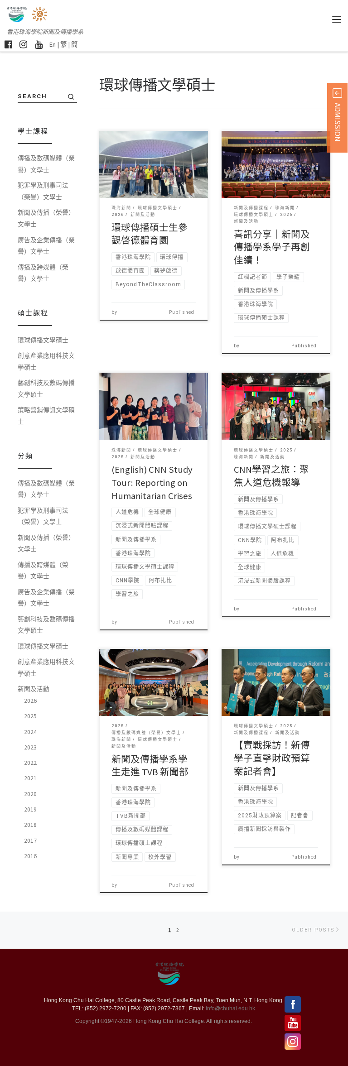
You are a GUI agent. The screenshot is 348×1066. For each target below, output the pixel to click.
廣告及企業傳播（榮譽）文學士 (46, 246)
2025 (30, 716)
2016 (30, 856)
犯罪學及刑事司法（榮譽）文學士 (43, 191)
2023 (30, 747)
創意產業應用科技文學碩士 (46, 361)
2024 (30, 732)
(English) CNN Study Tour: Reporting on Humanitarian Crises (152, 483)
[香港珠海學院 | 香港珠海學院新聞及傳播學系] (41, 13)
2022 (30, 763)
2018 (30, 825)
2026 (30, 700)
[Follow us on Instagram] (23, 44)
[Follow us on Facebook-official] (8, 44)
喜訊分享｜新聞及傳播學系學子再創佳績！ (272, 248)
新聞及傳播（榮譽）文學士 (46, 218)
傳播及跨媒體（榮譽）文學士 (43, 273)
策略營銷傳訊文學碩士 (46, 416)
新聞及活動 (33, 689)
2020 (30, 794)
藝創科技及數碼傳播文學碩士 (46, 389)
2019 (30, 809)
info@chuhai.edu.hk (230, 1008)
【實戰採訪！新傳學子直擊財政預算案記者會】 (272, 758)
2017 (30, 840)
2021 (30, 778)
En (52, 44)
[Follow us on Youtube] (39, 44)
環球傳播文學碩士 (43, 340)
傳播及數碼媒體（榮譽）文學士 (46, 164)
